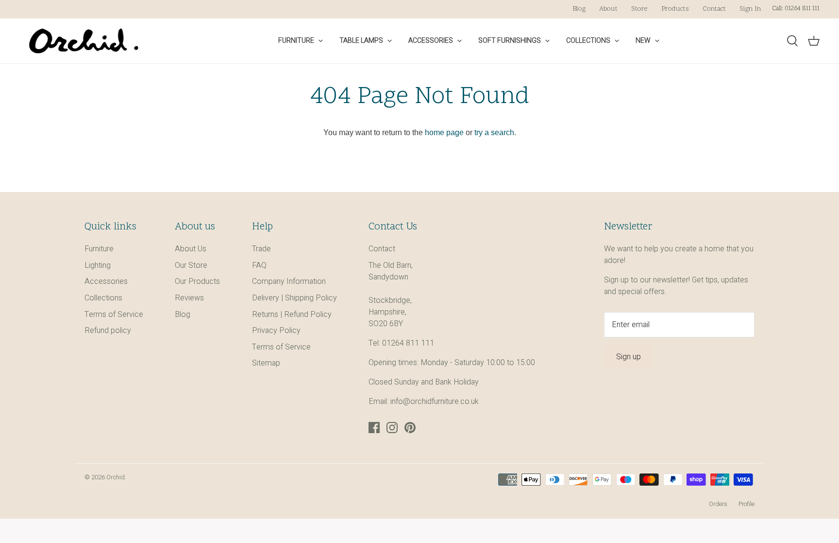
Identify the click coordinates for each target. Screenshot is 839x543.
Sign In (750, 9)
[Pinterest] (410, 427)
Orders (718, 504)
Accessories (430, 40)
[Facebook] (374, 427)
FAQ (259, 265)
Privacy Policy (276, 330)
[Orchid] (83, 40)
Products (675, 9)
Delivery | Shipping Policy (294, 298)
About (608, 9)
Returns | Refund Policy (292, 314)
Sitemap (266, 363)
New (643, 40)
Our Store (191, 265)
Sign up (628, 357)
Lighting (97, 265)
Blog (579, 9)
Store (639, 9)
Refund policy (107, 330)
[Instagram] (392, 427)
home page (444, 132)
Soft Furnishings (509, 40)
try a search (494, 132)
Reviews (189, 298)
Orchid (115, 477)
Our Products (197, 281)
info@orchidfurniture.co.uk (434, 401)
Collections (588, 40)
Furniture (296, 40)
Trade (261, 249)
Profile (746, 504)
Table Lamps (361, 40)
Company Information (289, 281)
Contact (714, 9)
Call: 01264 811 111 (796, 8)
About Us (190, 249)
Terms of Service (113, 314)
